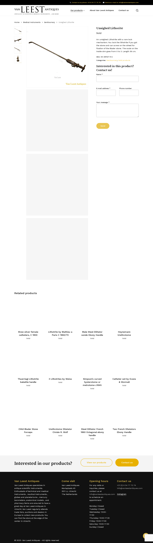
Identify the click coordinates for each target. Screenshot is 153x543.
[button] (96, 462)
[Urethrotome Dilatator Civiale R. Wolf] (60, 409)
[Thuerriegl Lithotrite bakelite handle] (28, 359)
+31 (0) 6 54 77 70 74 (126, 485)
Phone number (125, 88)
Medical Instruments (32, 22)
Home (16, 22)
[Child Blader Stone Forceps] (28, 409)
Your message (102, 102)
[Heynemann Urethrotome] (124, 312)
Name (99, 74)
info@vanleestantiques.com (102, 494)
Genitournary (49, 22)
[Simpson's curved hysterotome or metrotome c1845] (92, 359)
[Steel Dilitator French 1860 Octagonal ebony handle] (92, 409)
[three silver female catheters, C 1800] (28, 312)
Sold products (124, 60)
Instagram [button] (121, 494)
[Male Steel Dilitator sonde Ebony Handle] (92, 312)
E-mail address (103, 88)
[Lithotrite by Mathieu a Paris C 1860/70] (60, 312)
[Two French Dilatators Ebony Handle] (124, 409)
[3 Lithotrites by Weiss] (60, 359)
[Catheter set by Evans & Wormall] (124, 359)
